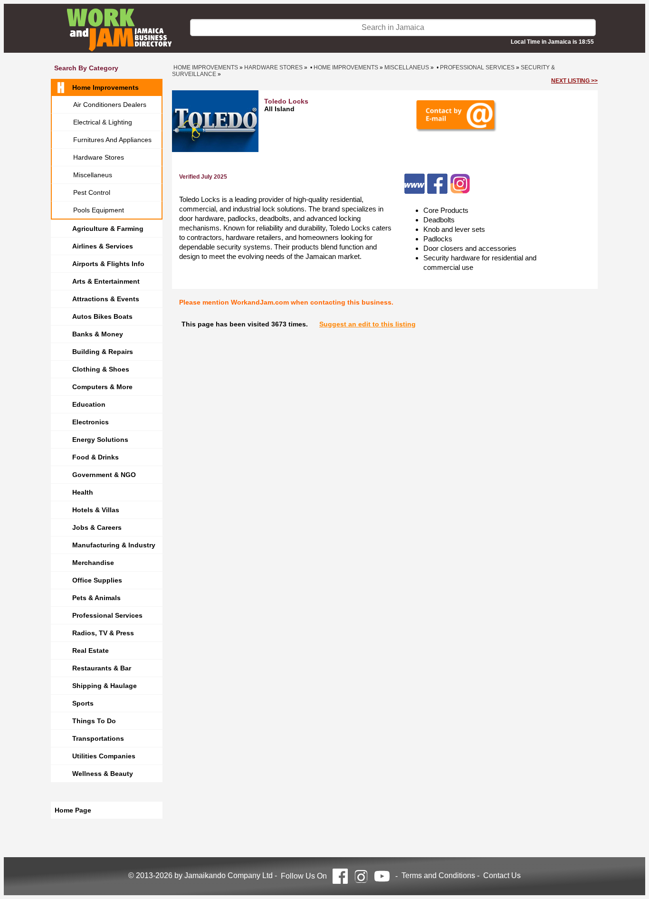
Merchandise (93, 562)
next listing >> (574, 80)
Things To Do (94, 721)
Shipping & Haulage (104, 685)
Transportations (98, 738)
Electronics (90, 422)
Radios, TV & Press (103, 633)
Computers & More (102, 387)
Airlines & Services (102, 246)
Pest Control (91, 192)
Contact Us (502, 875)
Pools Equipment (98, 210)
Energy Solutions (100, 439)
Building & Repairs (102, 351)
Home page (73, 810)
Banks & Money (97, 334)
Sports (83, 703)
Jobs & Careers (97, 527)
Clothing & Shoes (100, 369)
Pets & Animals (96, 598)
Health (82, 492)
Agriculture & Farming (107, 228)
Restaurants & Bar (101, 668)
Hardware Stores (98, 157)
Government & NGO (104, 474)
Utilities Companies (103, 756)
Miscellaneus (92, 175)
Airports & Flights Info (108, 264)
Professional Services (107, 615)
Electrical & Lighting (102, 122)
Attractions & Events (105, 299)
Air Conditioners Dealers (109, 104)
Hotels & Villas (95, 510)
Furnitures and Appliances (112, 139)
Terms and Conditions (438, 875)
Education (88, 404)
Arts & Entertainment (106, 281)
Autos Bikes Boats (102, 316)
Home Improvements (105, 87)
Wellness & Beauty (102, 773)
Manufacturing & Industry (113, 545)
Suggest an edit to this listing (367, 324)
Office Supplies (97, 580)
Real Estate (90, 650)
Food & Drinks (95, 457)
